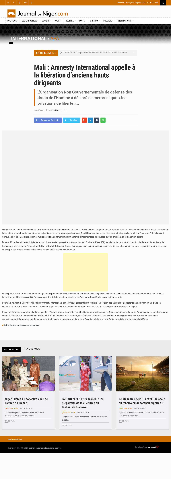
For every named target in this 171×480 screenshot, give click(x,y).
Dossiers (107, 21)
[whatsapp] (103, 120)
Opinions (94, 21)
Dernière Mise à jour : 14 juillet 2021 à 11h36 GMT (137, 3)
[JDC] (37, 13)
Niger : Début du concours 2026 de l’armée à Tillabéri (102, 52)
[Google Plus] (84, 120)
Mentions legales (15, 439)
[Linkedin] (90, 120)
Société (46, 21)
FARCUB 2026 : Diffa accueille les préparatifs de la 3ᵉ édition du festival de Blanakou (83, 403)
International (124, 21)
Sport (58, 21)
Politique (12, 21)
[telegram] (96, 120)
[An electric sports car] (28, 373)
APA (54, 38)
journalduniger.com (37, 448)
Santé (82, 21)
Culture (70, 21)
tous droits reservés (53, 448)
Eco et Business (29, 21)
